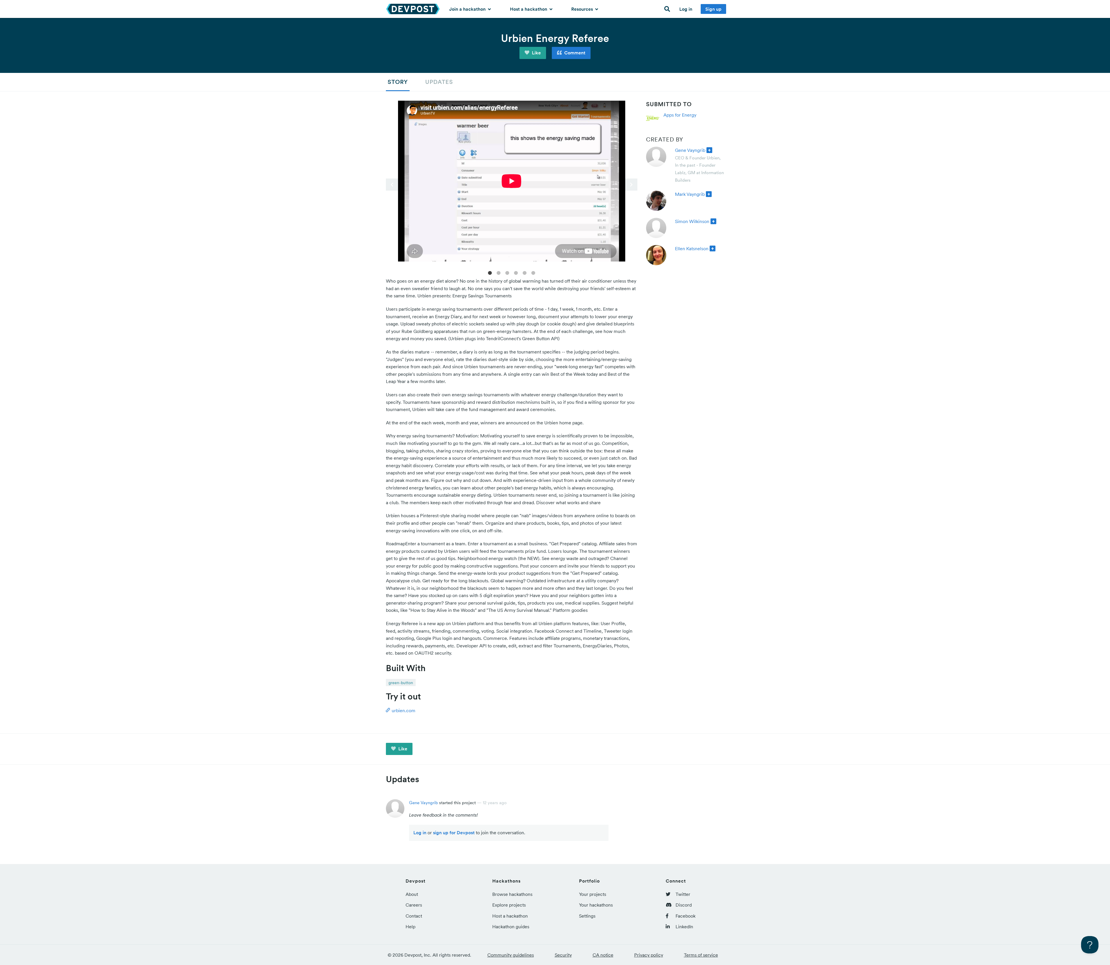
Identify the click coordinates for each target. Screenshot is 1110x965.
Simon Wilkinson (692, 221)
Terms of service (701, 955)
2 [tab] (499, 272)
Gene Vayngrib (690, 150)
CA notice (603, 955)
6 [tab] (533, 272)
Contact (414, 916)
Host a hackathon (529, 9)
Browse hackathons (512, 894)
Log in (685, 9)
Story (398, 82)
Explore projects (509, 905)
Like (536, 53)
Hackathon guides (510, 926)
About (412, 894)
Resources (582, 9)
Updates (439, 82)
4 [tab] (516, 272)
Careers (414, 905)
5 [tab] (525, 272)
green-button (400, 682)
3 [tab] (507, 272)
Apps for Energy (679, 115)
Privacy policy (648, 955)
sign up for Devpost (454, 832)
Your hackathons (596, 905)
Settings (587, 916)
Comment (574, 53)
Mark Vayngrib (690, 194)
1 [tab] (490, 272)
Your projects (592, 894)
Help (410, 926)
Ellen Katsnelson (691, 248)
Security (563, 955)
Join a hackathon (468, 9)
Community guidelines (510, 955)
